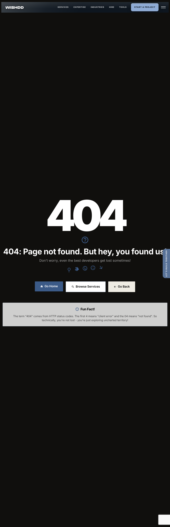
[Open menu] (163, 7)
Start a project (144, 7)
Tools (123, 7)
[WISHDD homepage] (14, 7)
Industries (97, 7)
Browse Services (88, 286)
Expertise (80, 7)
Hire (111, 7)
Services (63, 7)
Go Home (51, 286)
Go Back (124, 286)
